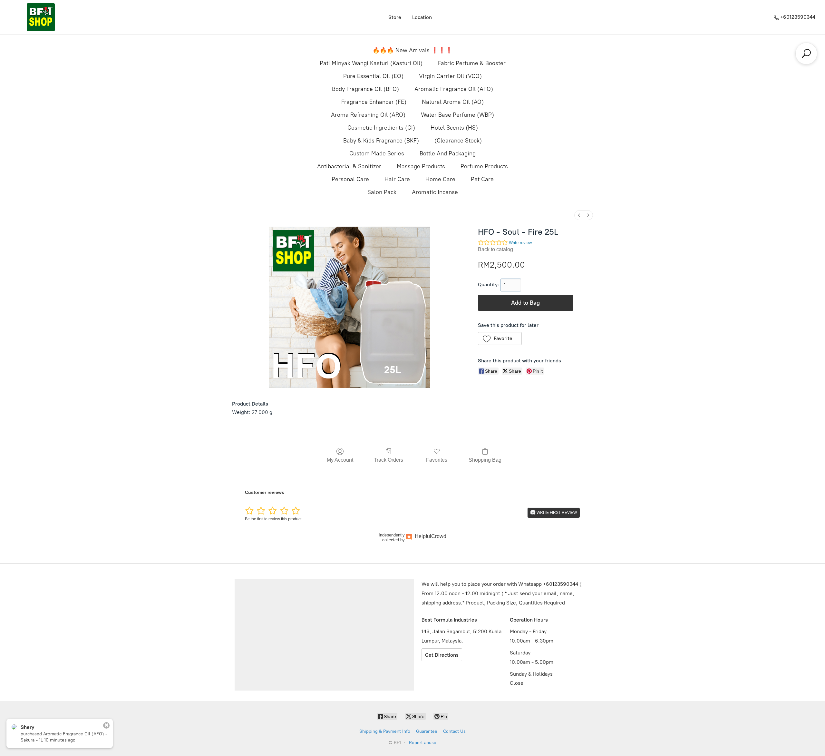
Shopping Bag (485, 460)
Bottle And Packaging (448, 153)
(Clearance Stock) (458, 140)
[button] (500, 338)
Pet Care (482, 179)
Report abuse (422, 742)
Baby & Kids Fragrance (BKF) (381, 140)
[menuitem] (579, 215)
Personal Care (350, 179)
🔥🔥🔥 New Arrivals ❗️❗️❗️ (412, 50)
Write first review (556, 512)
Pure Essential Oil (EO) (373, 76)
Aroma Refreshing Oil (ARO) (368, 114)
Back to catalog (495, 249)
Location (422, 17)
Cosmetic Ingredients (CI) (381, 127)
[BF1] (40, 17)
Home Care (440, 179)
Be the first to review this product (273, 519)
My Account (340, 460)
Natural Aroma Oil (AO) (453, 101)
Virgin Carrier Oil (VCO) (450, 76)
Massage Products (421, 166)
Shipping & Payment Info (384, 731)
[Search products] (806, 53)
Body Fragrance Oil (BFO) (365, 89)
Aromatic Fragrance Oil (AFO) (453, 89)
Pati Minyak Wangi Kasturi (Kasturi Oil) (371, 63)
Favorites (436, 460)
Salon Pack (381, 192)
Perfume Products (484, 166)
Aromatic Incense (435, 192)
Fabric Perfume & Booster (472, 63)
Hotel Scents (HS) (454, 127)
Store (394, 17)
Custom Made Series (376, 153)
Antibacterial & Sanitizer (349, 166)
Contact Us (454, 731)
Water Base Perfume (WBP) (457, 114)
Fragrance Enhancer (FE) (373, 101)
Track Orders (388, 460)
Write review (520, 242)
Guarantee (426, 731)
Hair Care (397, 179)
